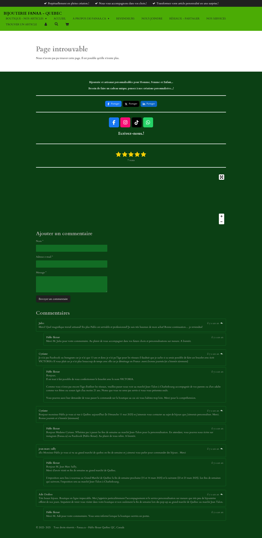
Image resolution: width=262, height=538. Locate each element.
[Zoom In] (221, 216)
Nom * (39, 241)
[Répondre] (221, 323)
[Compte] (46, 24)
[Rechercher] (56, 24)
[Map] (131, 199)
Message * (41, 272)
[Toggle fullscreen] (221, 177)
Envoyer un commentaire (53, 299)
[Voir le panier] (67, 24)
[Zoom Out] (221, 221)
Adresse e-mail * (44, 256)
